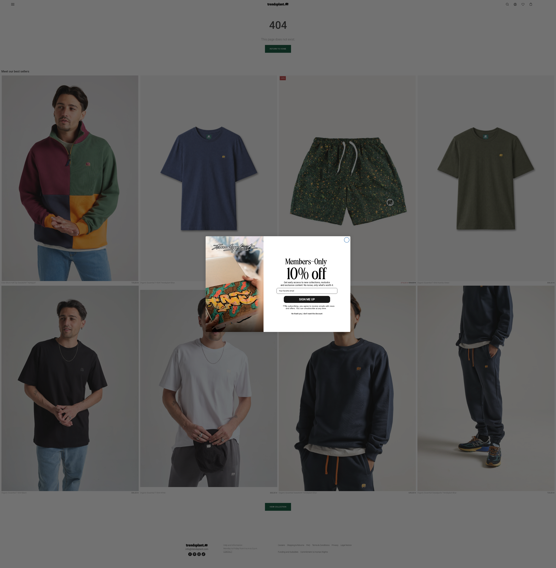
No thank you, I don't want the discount (306, 314)
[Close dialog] (346, 239)
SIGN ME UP (307, 299)
